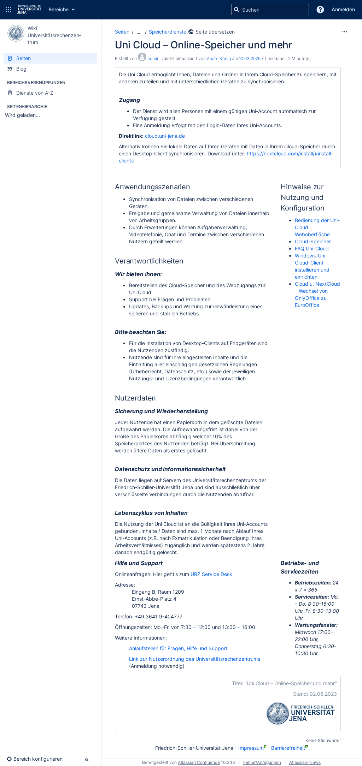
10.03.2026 (250, 58)
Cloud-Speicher (313, 241)
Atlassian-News (305, 762)
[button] (8, 9)
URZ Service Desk (211, 574)
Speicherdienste (167, 32)
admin (153, 58)
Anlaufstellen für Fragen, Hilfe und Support (178, 648)
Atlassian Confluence (199, 762)
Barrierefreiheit (288, 748)
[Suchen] (236, 9)
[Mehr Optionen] (344, 31)
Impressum (251, 748)
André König (219, 58)
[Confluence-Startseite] (29, 9)
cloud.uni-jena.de (165, 136)
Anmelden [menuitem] (343, 9)
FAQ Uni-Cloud (312, 248)
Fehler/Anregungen (262, 762)
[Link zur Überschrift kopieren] (142, 100)
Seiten (122, 32)
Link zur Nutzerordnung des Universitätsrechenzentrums (194, 659)
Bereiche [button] (58, 9)
